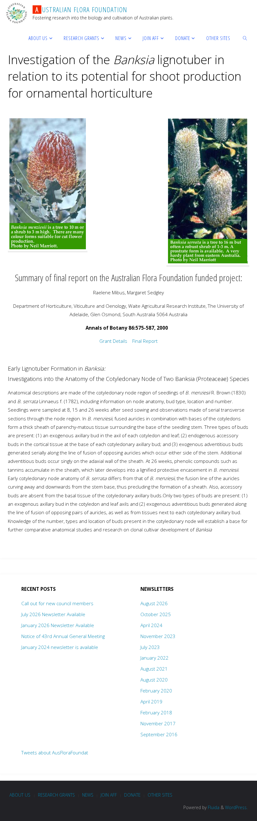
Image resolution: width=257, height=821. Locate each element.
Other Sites (160, 795)
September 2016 (158, 734)
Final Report (145, 341)
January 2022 (154, 658)
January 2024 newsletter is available (59, 647)
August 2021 (154, 669)
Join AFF (109, 795)
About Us (19, 795)
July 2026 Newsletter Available (53, 614)
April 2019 (151, 701)
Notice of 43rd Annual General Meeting (63, 636)
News (87, 795)
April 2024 (151, 625)
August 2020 (154, 680)
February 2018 (156, 712)
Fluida (213, 807)
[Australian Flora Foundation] (16, 12)
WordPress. (236, 807)
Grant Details (113, 341)
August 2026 (154, 603)
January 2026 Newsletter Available (57, 625)
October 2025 (155, 614)
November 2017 (158, 723)
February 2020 (156, 690)
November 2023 (158, 636)
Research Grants (56, 795)
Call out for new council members (57, 603)
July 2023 (150, 647)
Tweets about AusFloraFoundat (54, 752)
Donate (132, 795)
